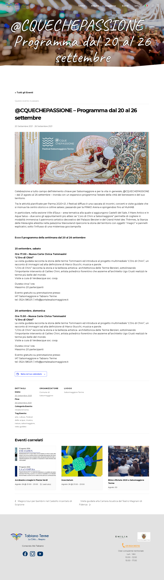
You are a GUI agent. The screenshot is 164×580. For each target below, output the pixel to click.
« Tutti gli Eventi (24, 92)
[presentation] (35, 461)
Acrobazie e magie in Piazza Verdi (31, 480)
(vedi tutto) (47, 484)
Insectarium (67, 480)
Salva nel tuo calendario (31, 374)
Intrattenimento (22, 410)
